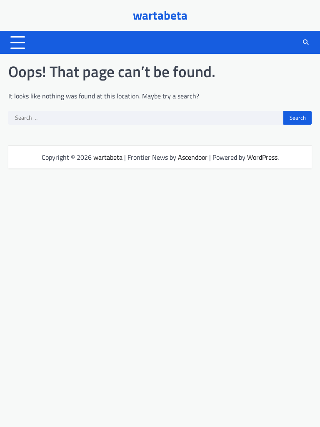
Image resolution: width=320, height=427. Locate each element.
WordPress (262, 157)
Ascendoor (193, 157)
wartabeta (160, 15)
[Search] (305, 42)
